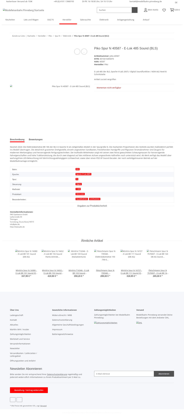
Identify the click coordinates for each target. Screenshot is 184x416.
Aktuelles (14, 324)
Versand (43, 406)
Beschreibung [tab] (17, 139)
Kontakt (13, 320)
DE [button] (176, 2)
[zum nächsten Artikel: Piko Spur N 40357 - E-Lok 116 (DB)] (171, 36)
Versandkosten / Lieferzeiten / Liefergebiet (23, 354)
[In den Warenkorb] (12, 45)
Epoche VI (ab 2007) (83, 174)
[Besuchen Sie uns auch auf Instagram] (19, 399)
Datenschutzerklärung (62, 320)
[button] (151, 10)
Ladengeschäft (16, 315)
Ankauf (146, 19)
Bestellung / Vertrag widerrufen (28, 390)
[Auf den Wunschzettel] (84, 52)
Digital (78, 184)
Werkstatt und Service (20, 339)
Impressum (57, 329)
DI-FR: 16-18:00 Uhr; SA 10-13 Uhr (97, 1)
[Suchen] (135, 10)
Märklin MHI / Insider (19, 329)
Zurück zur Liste (18, 36)
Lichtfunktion (95, 199)
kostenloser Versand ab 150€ (19, 1)
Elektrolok (80, 194)
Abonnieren (164, 373)
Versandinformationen (20, 343)
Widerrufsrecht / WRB (62, 315)
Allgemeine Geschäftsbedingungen (68, 324)
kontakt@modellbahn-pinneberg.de (146, 1)
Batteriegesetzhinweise (62, 334)
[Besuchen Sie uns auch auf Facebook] (12, 399)
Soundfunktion (81, 199)
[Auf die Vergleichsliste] (77, 52)
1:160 (78, 189)
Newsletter (15, 348)
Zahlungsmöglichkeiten (20, 334)
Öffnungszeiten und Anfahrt (23, 360)
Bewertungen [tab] (36, 139)
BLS (77, 169)
